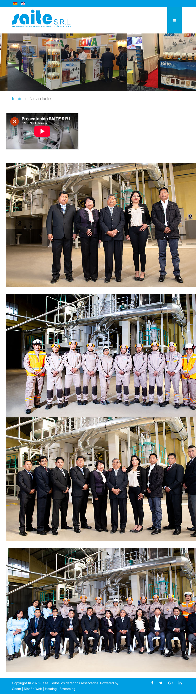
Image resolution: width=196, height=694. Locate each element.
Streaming (67, 689)
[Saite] (42, 18)
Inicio (17, 98)
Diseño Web (33, 689)
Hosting (51, 689)
